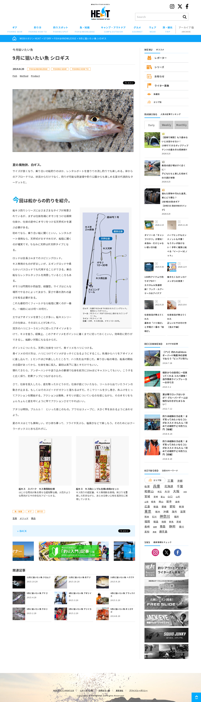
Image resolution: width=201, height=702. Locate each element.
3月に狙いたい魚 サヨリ (37, 609)
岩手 (169, 501)
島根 (177, 501)
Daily (151, 125)
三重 (170, 480)
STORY (47, 38)
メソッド (24, 518)
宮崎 (156, 496)
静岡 (172, 526)
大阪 (176, 491)
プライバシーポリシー (138, 690)
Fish (15, 75)
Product (35, 75)
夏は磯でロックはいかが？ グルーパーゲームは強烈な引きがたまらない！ (175, 399)
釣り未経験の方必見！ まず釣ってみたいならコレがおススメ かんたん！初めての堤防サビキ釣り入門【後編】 (175, 423)
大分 (167, 491)
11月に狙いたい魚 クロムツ (39, 577)
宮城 (147, 496)
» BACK (22, 531)
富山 (163, 496)
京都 (180, 480)
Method (24, 75)
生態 (15, 518)
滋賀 (183, 511)
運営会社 (119, 690)
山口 (170, 496)
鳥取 (155, 532)
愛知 (173, 506)
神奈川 (165, 516)
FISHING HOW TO (80, 69)
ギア (14, 29)
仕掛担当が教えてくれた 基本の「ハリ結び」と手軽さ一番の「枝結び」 (154, 322)
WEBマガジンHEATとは (63, 690)
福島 (155, 521)
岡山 (161, 501)
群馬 (171, 522)
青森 (163, 526)
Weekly (166, 125)
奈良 (185, 492)
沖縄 (166, 511)
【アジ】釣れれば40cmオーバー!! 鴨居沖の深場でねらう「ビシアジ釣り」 (176, 355)
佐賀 (147, 486)
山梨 (146, 502)
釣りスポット (60, 29)
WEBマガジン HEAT (30, 38)
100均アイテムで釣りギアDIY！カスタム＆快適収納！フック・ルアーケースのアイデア (154, 285)
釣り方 (38, 29)
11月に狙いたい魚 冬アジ (80, 577)
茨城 (178, 521)
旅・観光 (168, 29)
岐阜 (153, 501)
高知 (146, 531)
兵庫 (156, 486)
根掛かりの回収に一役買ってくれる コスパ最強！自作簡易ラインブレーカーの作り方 (175, 377)
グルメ (137, 29)
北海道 (168, 486)
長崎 (147, 526)
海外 (174, 511)
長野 (155, 527)
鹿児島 (163, 531)
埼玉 (160, 491)
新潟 (181, 506)
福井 (176, 516)
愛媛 (164, 506)
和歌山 (149, 491)
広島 (147, 506)
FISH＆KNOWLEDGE (65, 38)
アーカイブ (185, 29)
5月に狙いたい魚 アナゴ (37, 593)
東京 (147, 511)
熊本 (146, 516)
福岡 (147, 521)
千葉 (180, 486)
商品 (33, 518)
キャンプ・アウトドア (113, 29)
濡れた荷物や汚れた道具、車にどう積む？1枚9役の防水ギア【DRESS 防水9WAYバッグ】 (175, 201)
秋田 (164, 521)
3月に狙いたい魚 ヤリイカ (80, 609)
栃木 (157, 511)
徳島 (155, 506)
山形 (178, 496)
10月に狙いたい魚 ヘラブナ (122, 577)
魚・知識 (85, 29)
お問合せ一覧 (104, 690)
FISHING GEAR (59, 69)
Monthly (181, 125)
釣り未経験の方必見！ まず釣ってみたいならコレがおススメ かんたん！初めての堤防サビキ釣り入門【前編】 (175, 448)
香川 (181, 526)
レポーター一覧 (86, 690)
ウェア (152, 29)
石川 (154, 516)
